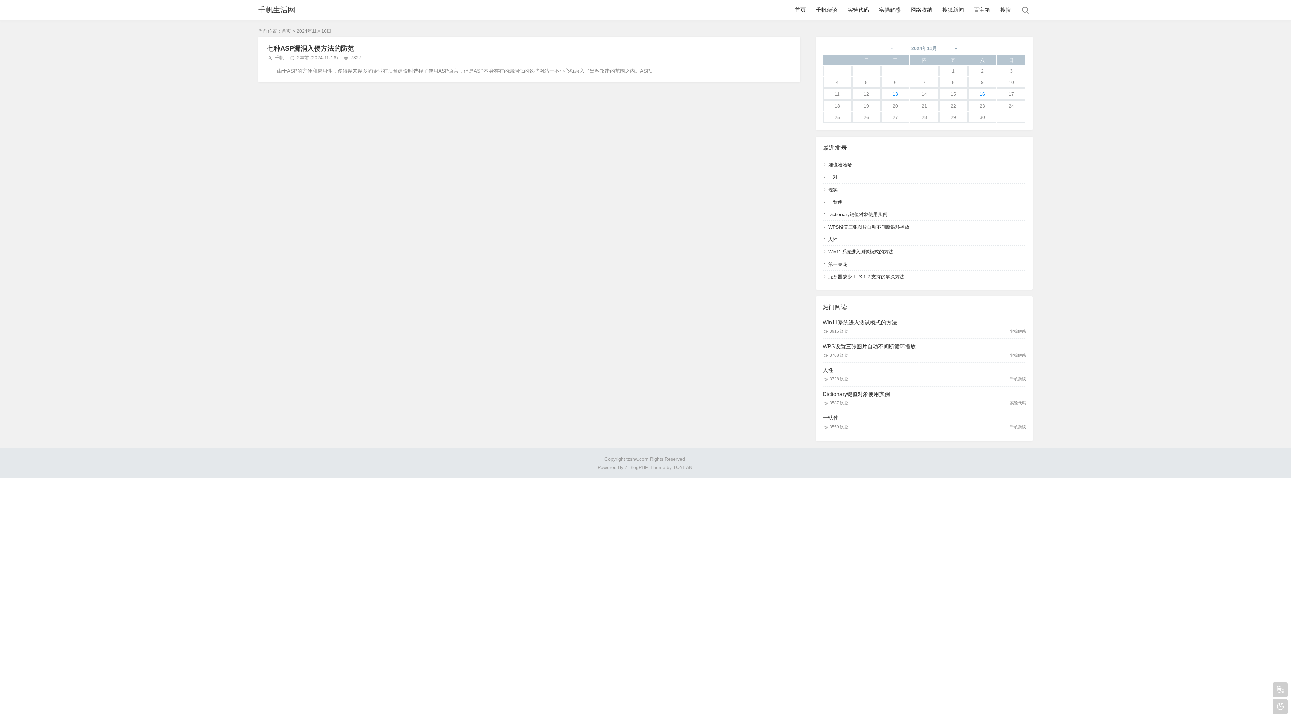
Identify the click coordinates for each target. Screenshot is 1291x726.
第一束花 (837, 264)
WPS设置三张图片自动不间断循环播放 (868, 227)
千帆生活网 (276, 10)
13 (895, 94)
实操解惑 (890, 10)
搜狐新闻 (953, 10)
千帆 (279, 58)
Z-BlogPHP (636, 467)
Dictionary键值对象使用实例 (857, 214)
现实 (833, 189)
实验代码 (858, 10)
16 (982, 94)
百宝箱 (982, 10)
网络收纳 (921, 10)
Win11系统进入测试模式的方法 (860, 251)
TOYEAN (682, 467)
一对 (833, 177)
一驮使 (835, 202)
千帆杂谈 (826, 10)
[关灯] (1280, 706)
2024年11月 (924, 48)
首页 (800, 10)
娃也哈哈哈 (840, 164)
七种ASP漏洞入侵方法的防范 (310, 48)
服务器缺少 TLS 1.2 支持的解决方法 (866, 276)
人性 (833, 239)
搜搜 (1005, 10)
